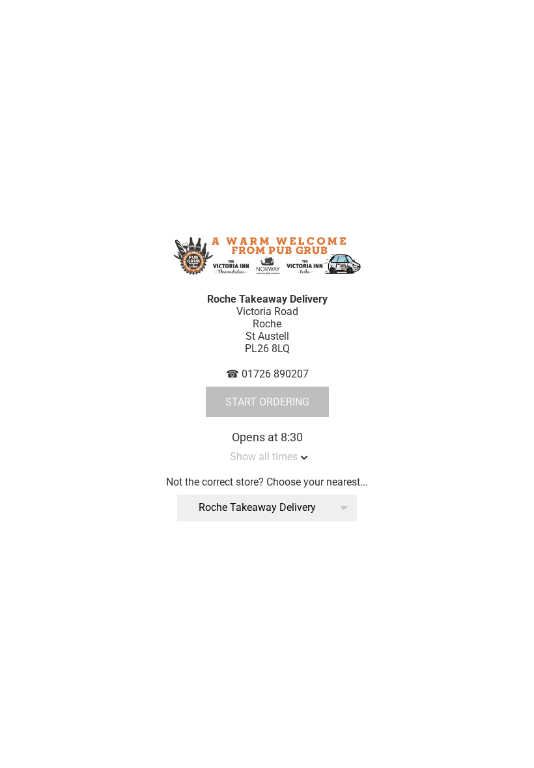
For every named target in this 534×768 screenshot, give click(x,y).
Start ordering (267, 402)
